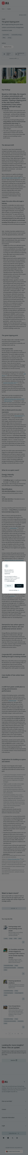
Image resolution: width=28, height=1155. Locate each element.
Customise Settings (14, 590)
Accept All (19, 586)
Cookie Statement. (10, 581)
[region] (14, 577)
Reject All (9, 586)
